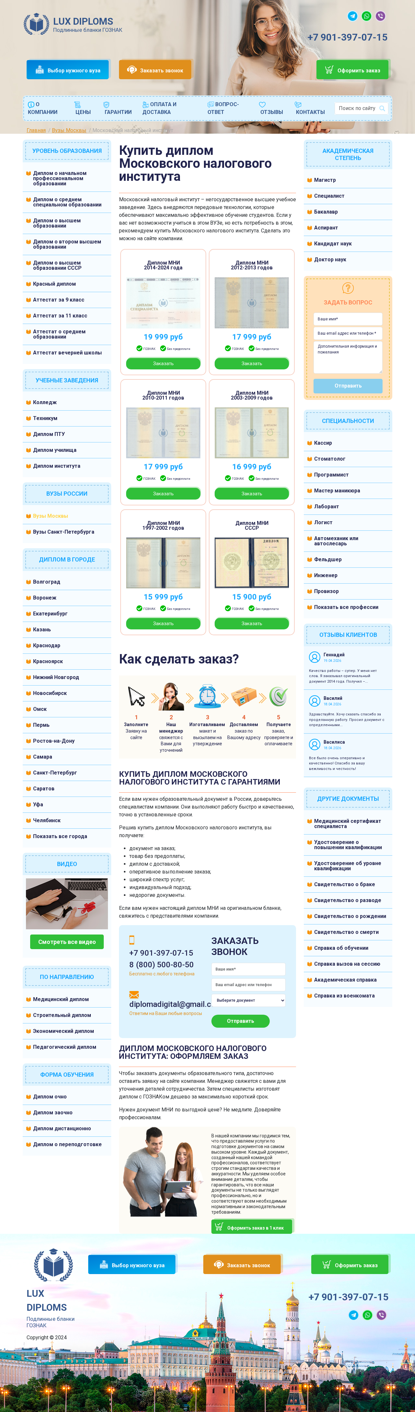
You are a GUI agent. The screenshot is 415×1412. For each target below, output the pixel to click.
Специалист (329, 196)
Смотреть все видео (67, 941)
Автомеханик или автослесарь (336, 541)
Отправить (240, 1021)
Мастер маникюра (337, 491)
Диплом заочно (53, 1112)
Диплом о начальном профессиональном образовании (60, 178)
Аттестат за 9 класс (58, 300)
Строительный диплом (62, 1015)
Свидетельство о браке (344, 884)
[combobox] (361, 108)
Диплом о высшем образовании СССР (57, 265)
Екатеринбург (50, 614)
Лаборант (326, 506)
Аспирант (326, 228)
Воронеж (44, 598)
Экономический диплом (63, 1031)
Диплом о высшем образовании (57, 223)
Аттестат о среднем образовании (59, 334)
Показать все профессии (346, 607)
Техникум (45, 418)
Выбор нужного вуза (74, 71)
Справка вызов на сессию (347, 964)
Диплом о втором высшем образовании (67, 244)
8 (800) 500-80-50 (161, 964)
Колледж (45, 402)
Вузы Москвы (50, 516)
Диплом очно (50, 1097)
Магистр (325, 180)
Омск (40, 709)
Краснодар (46, 645)
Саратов (43, 789)
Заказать (163, 363)
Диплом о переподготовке (67, 1144)
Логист (323, 522)
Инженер (326, 575)
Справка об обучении (341, 948)
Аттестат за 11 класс (60, 316)
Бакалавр (326, 212)
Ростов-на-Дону (54, 741)
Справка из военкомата (344, 996)
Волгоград (46, 582)
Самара (42, 757)
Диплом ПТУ (49, 434)
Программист (331, 475)
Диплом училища (55, 450)
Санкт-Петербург (55, 773)
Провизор (326, 591)
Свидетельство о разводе (347, 900)
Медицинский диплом (61, 999)
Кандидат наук (333, 244)
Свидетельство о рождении (350, 916)
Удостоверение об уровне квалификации (347, 866)
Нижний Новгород (56, 677)
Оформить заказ (359, 71)
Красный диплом (54, 284)
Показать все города (60, 836)
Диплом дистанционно (62, 1128)
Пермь (41, 725)
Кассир (323, 443)
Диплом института (56, 466)
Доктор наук (330, 259)
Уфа (38, 804)
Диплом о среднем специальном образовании (67, 202)
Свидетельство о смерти (346, 932)
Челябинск (47, 820)
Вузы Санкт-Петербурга (63, 532)
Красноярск (48, 661)
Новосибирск (50, 693)
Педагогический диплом (64, 1047)
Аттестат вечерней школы (67, 353)
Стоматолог (330, 459)
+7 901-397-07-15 (347, 37)
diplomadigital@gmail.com (175, 1004)
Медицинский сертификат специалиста (347, 823)
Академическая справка (345, 980)
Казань (42, 629)
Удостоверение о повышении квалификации (348, 844)
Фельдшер (328, 559)
